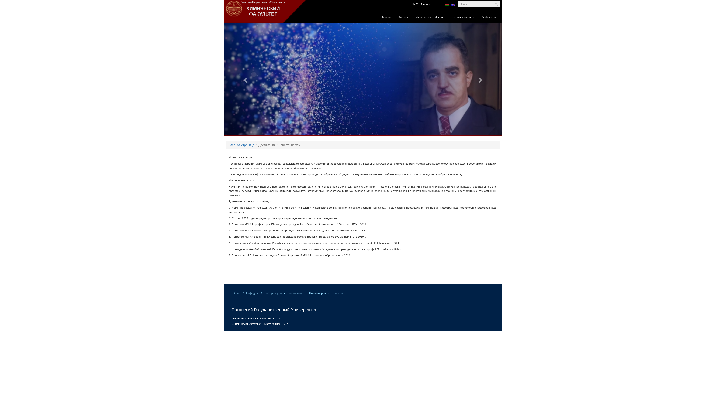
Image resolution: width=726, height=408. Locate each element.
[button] (245, 79)
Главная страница (241, 145)
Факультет (387, 16)
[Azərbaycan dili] (447, 5)
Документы (441, 16)
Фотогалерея (317, 293)
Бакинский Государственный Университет (274, 309)
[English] (453, 5)
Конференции (489, 16)
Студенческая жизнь (465, 16)
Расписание (295, 293)
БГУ (415, 4)
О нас (236, 293)
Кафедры (404, 16)
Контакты (425, 4)
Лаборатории (422, 16)
